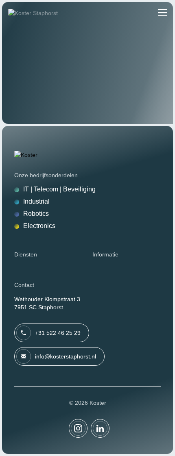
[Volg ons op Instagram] (78, 428)
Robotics (36, 213)
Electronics (39, 225)
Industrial (36, 201)
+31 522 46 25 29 (58, 333)
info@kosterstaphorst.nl (65, 356)
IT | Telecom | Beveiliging (59, 189)
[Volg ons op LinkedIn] (100, 428)
